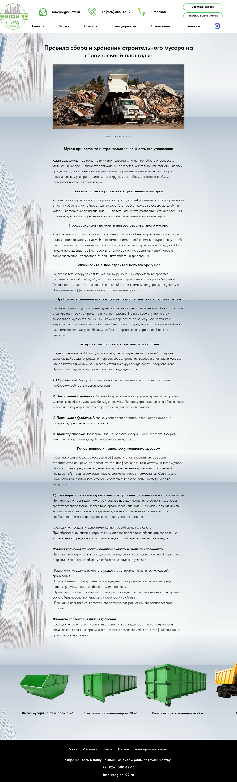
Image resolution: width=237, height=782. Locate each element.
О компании (90, 749)
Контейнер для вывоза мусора (151, 749)
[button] (202, 6)
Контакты (192, 26)
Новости (107, 749)
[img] (46, 690)
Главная (73, 749)
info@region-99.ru (66, 12)
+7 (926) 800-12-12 (118, 767)
